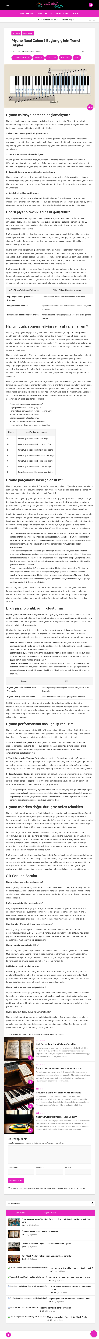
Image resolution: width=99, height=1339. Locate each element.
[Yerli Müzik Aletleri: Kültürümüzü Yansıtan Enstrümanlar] (14, 1262)
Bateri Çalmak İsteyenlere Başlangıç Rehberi (46, 1034)
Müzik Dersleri (45, 13)
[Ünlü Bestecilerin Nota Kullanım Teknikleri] (19, 1061)
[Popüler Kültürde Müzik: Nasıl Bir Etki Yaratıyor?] (27, 1277)
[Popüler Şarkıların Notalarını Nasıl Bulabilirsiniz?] (19, 1109)
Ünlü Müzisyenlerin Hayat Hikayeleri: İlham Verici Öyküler (46, 1244)
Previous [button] (90, 20)
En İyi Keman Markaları (17, 1034)
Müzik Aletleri (27, 13)
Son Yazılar (20, 1213)
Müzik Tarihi (62, 13)
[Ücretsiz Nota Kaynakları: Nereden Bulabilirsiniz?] (19, 1085)
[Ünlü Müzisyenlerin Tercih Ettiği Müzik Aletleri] (27, 1317)
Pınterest (65, 58)
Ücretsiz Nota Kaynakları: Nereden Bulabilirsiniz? (59, 1068)
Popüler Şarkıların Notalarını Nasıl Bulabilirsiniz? (59, 1092)
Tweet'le (38, 58)
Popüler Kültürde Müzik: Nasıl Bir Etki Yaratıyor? (70, 1277)
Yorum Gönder (15, 1181)
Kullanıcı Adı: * (13, 1167)
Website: (68, 1167)
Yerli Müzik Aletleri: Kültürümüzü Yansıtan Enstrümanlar (46, 1256)
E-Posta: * (40, 1167)
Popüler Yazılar (50, 1213)
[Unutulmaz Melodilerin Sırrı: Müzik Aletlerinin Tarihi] (28, 1286)
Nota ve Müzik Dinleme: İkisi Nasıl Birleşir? (26, 20)
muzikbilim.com (25, 51)
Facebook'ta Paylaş (21, 58)
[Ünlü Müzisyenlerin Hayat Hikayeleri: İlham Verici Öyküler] (14, 1250)
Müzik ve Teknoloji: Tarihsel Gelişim (55, 1308)
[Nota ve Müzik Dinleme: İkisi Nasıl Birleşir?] (19, 1133)
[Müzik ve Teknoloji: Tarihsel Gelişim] (23, 1307)
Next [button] (93, 20)
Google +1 (52, 58)
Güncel (75, 13)
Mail (76, 58)
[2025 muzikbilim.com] (49, 5)
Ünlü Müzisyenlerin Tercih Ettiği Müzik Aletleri (67, 1317)
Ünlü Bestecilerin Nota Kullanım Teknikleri (56, 1044)
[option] (51, 19)
